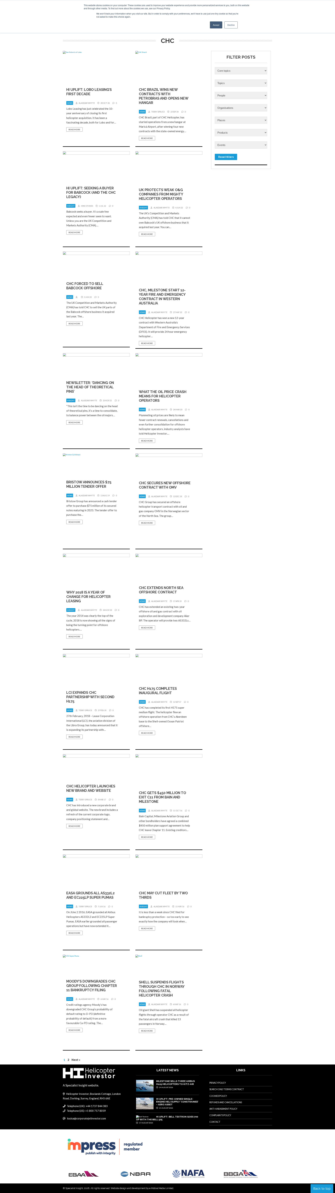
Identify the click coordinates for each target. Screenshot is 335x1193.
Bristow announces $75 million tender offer (88, 484)
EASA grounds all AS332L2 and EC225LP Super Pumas (90, 895)
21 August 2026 (166, 1108)
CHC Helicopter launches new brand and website (90, 788)
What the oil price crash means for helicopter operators (162, 396)
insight (71, 206)
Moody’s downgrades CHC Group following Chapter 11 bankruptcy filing (91, 985)
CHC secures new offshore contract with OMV (165, 485)
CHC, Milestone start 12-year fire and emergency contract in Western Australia (162, 296)
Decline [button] (231, 24)
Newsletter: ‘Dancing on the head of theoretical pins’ (90, 387)
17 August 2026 (146, 1123)
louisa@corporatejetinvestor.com (86, 1118)
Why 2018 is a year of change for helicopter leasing (88, 596)
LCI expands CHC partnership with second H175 (90, 696)
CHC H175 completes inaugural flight (158, 690)
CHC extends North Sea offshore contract (161, 590)
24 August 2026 (166, 1087)
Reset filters (226, 157)
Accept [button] (216, 24)
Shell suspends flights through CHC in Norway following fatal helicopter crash (161, 988)
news (69, 103)
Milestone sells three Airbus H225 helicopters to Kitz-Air (175, 1082)
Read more (74, 129)
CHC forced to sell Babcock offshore (84, 286)
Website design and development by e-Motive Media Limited (142, 1188)
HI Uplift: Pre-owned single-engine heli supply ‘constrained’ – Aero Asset (177, 1102)
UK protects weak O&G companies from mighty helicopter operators (161, 194)
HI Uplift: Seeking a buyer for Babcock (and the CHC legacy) (91, 192)
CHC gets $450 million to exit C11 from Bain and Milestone (162, 797)
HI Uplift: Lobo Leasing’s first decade (89, 92)
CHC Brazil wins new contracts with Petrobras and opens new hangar (163, 96)
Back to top (322, 1188)
